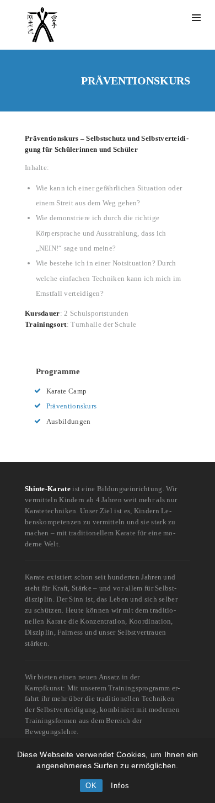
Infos (120, 785)
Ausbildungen (68, 421)
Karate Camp (66, 391)
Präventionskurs (71, 406)
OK (91, 785)
